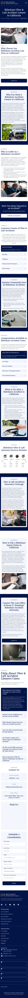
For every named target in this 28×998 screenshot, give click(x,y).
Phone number (7, 861)
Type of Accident (8, 868)
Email (5, 854)
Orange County (5, 933)
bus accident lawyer (19, 627)
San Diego (3, 941)
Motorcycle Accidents (7, 914)
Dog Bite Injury (4, 924)
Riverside (3, 936)
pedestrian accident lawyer (9, 629)
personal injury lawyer (6, 165)
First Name (7, 841)
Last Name (6, 848)
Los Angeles (4, 931)
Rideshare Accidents (6, 919)
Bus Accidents (5, 916)
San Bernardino (5, 938)
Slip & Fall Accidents (6, 921)
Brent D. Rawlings (5, 18)
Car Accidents (5, 912)
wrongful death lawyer (8, 630)
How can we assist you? (10, 875)
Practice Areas (15, 18)
